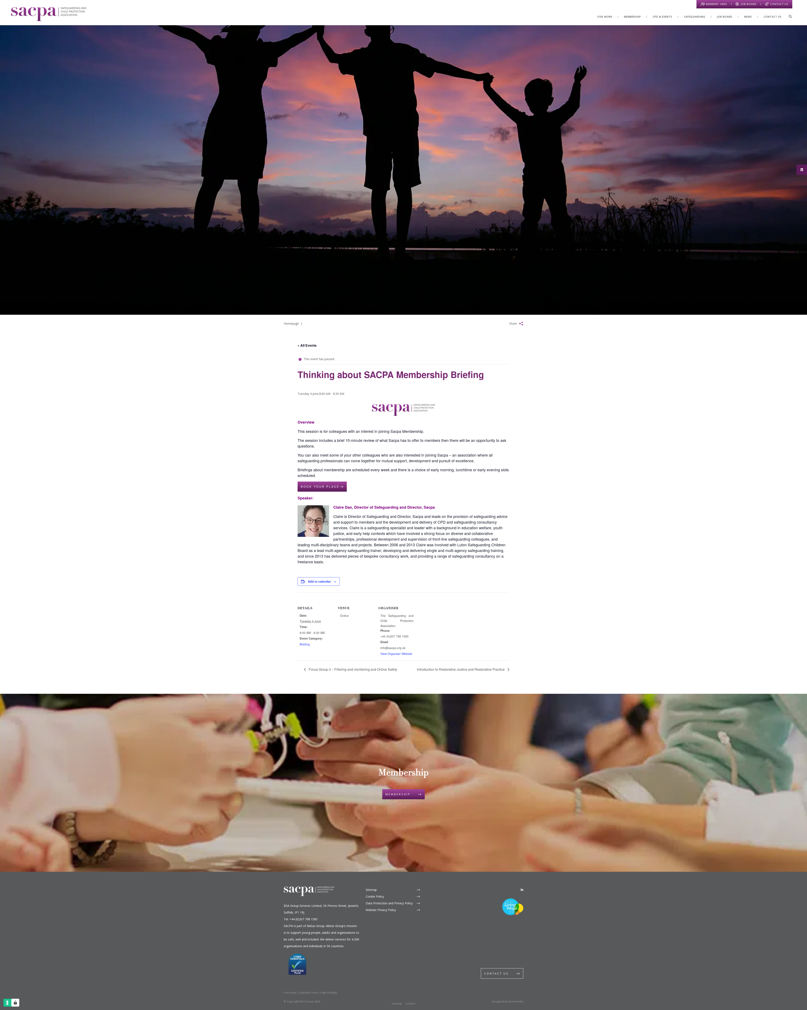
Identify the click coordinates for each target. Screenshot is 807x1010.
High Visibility (328, 992)
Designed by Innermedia (507, 1001)
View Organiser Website (396, 654)
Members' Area (716, 4)
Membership (398, 794)
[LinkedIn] (522, 890)
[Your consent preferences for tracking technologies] (15, 1003)
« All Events (307, 345)
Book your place (320, 487)
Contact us (496, 973)
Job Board (749, 4)
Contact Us (779, 4)
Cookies (410, 1003)
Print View (290, 992)
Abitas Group (315, 926)
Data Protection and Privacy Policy (389, 903)
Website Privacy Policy (381, 910)
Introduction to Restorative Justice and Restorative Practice (461, 669)
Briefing (305, 644)
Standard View (308, 992)
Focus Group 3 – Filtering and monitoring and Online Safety (352, 669)
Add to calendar (319, 581)
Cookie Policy (375, 896)
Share (513, 323)
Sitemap (371, 890)
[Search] (790, 16)
